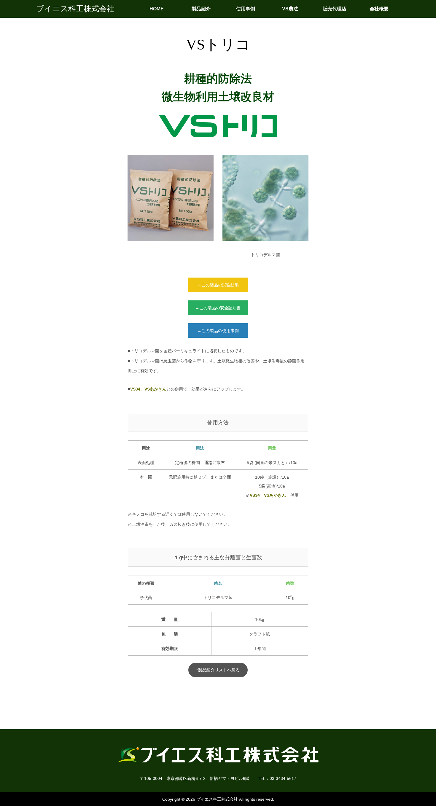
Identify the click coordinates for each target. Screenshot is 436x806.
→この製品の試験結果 (218, 285)
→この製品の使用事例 (218, 330)
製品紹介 (201, 8)
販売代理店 (334, 8)
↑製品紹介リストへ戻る (218, 670)
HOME (156, 8)
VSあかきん (155, 389)
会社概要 (379, 8)
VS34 (135, 389)
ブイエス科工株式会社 (75, 8)
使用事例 (245, 8)
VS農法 (290, 8)
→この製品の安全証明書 (218, 307)
